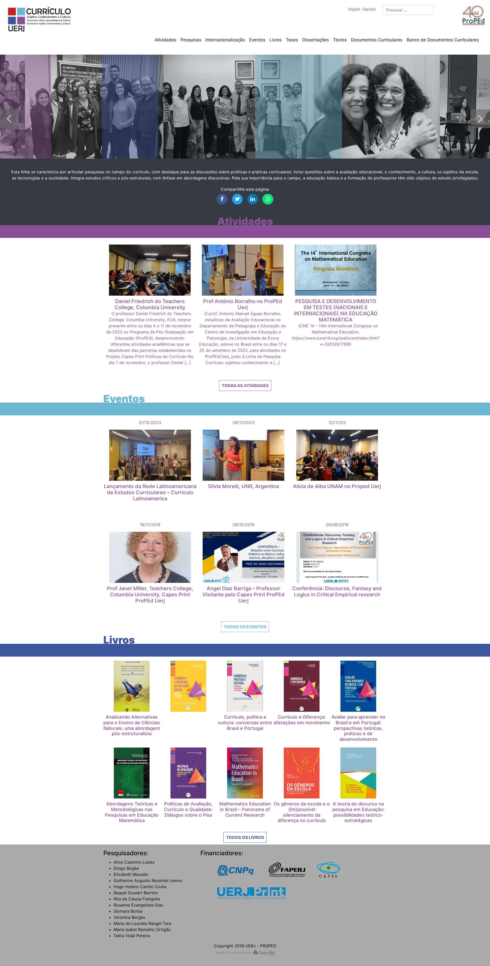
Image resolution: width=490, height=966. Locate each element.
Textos (340, 39)
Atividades (165, 39)
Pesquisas (190, 39)
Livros (276, 39)
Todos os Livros (245, 837)
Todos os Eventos (245, 626)
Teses (292, 39)
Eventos (257, 39)
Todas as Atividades (245, 385)
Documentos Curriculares (376, 39)
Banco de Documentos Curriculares (443, 39)
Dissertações (315, 39)
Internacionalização (225, 39)
